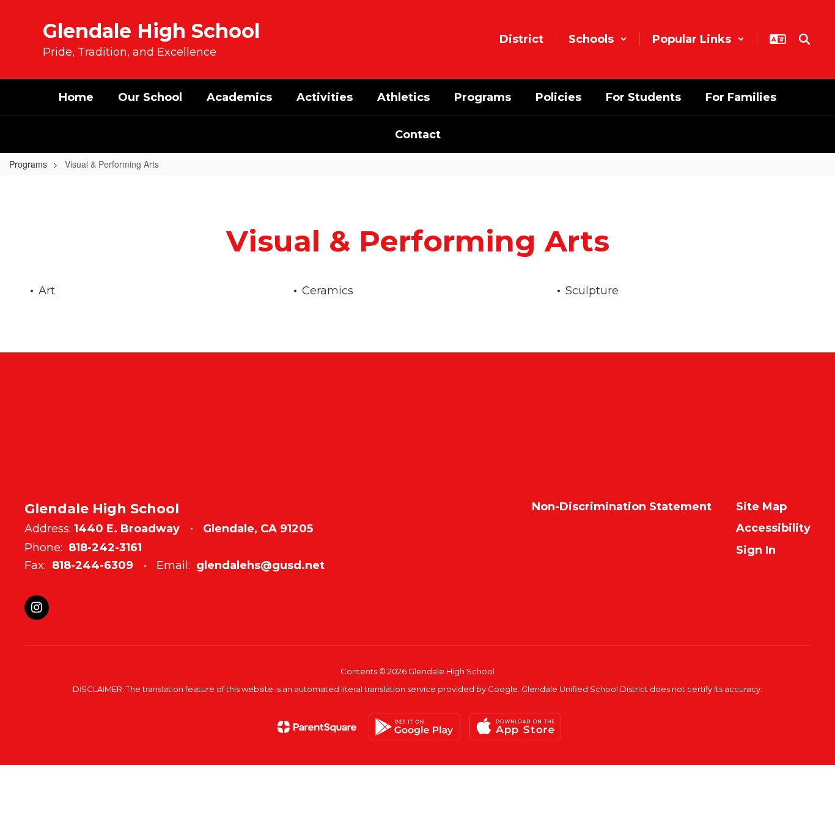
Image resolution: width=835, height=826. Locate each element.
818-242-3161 (105, 547)
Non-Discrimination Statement (622, 506)
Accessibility (773, 528)
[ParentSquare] (316, 727)
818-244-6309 (92, 565)
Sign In (756, 550)
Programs (28, 164)
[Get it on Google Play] (414, 726)
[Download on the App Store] (515, 726)
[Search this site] (804, 39)
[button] (597, 39)
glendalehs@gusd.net (260, 565)
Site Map (761, 506)
